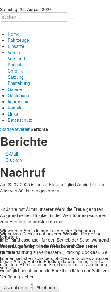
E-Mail (11, 154)
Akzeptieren (15, 287)
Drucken (13, 160)
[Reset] (71, 18)
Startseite (9, 129)
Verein (24, 129)
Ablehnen (45, 287)
